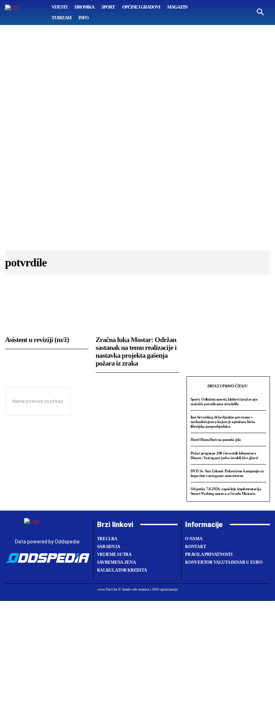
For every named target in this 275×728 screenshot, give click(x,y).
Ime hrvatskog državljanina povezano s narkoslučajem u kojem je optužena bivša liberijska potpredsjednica (222, 421)
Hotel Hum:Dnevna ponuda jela (215, 439)
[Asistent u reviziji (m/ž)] (46, 308)
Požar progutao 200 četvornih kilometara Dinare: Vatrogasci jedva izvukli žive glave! (224, 455)
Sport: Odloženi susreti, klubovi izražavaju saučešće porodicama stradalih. (223, 401)
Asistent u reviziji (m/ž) (37, 339)
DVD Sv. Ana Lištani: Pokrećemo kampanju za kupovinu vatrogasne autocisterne (227, 473)
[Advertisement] (137, 141)
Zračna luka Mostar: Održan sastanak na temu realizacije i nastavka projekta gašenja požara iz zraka (136, 351)
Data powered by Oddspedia (47, 541)
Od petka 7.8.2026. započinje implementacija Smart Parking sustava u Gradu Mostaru (225, 491)
